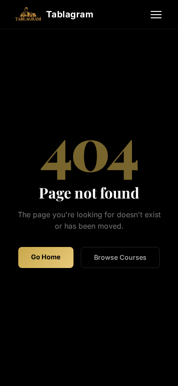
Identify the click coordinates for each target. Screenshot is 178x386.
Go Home (46, 257)
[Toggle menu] (156, 14)
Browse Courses (120, 257)
